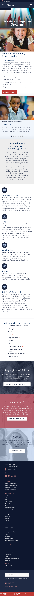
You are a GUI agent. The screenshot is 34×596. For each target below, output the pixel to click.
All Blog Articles (9, 565)
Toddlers (7, 497)
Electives (7, 518)
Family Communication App (11, 532)
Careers (7, 549)
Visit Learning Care (9, 582)
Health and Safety (9, 531)
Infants (6, 495)
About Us (8, 545)
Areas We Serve (8, 587)
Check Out (16, 418)
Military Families (9, 538)
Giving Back (8, 554)
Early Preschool (8, 501)
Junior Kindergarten (10, 507)
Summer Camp (8, 516)
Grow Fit (7, 520)
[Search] (27, 575)
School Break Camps (10, 514)
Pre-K (6, 505)
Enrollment (7, 536)
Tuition (6, 534)
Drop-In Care (8, 512)
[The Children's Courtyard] (11, 465)
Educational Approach (10, 483)
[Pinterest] (12, 476)
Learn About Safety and (16, 384)
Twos (6, 499)
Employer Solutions (9, 552)
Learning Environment (10, 489)
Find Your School (5, 9)
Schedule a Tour (11, 469)
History (6, 556)
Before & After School (10, 511)
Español (9, 473)
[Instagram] (9, 476)
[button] (11, 136)
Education (9, 481)
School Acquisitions (10, 550)
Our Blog (8, 563)
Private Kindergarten (10, 509)
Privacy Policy (8, 583)
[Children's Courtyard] (8, 5)
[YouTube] (15, 476)
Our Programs (10, 493)
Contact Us (7, 560)
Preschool (7, 503)
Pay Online (9, 471)
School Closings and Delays (11, 540)
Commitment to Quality (10, 487)
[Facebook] (6, 476)
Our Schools (9, 525)
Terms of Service (9, 585)
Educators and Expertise (11, 485)
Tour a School (8, 529)
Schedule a (8, 92)
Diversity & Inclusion (10, 547)
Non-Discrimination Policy (11, 586)
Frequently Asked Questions (12, 558)
